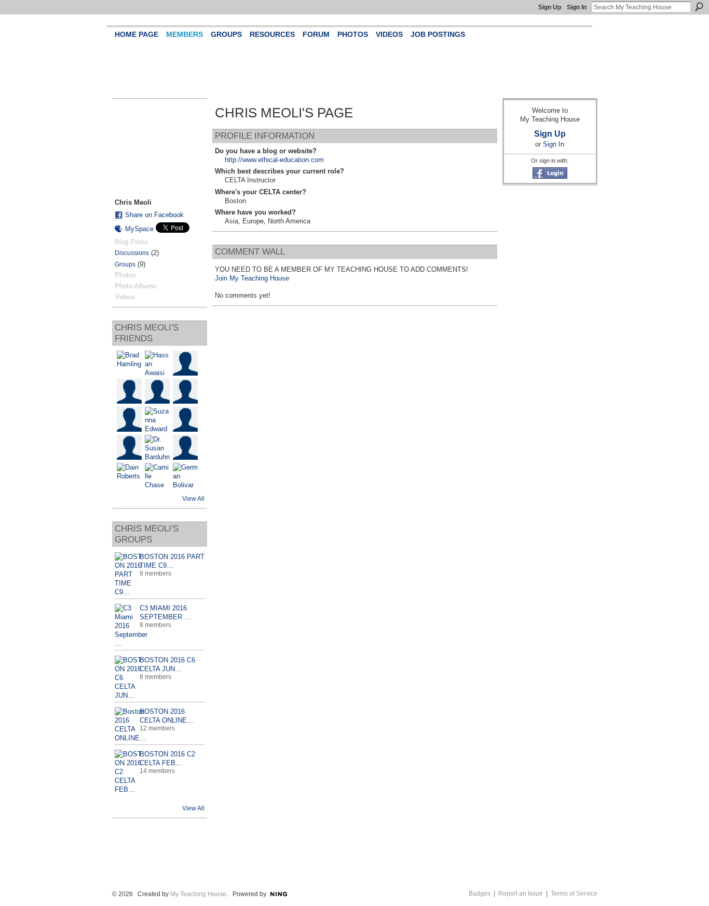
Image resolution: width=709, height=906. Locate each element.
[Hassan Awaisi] (157, 363)
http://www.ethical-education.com (274, 160)
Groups (125, 264)
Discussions (132, 253)
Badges (479, 893)
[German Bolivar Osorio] (185, 475)
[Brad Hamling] (129, 363)
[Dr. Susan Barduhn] (157, 447)
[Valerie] (185, 419)
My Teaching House (198, 894)
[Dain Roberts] (129, 475)
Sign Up (549, 7)
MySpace (139, 229)
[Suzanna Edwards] (157, 419)
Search (699, 6)
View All (193, 498)
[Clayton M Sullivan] (185, 391)
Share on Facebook (154, 215)
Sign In (577, 7)
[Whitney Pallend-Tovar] (129, 391)
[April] (185, 447)
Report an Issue (520, 893)
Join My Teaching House (252, 278)
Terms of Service (574, 893)
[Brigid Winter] (129, 447)
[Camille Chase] (157, 475)
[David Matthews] (129, 419)
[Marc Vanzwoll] (185, 363)
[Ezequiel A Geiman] (157, 391)
